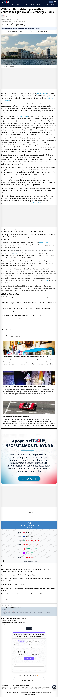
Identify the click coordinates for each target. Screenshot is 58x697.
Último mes (36, 641)
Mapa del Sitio (26, 694)
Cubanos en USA (21, 5)
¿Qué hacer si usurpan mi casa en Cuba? (10, 624)
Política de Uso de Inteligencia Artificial (42, 692)
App (52, 1)
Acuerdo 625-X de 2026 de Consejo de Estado (12, 611)
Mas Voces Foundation (23, 685)
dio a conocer (42, 93)
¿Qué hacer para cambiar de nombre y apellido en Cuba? (13, 622)
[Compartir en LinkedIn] (10, 24)
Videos (48, 5)
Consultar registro (29, 668)
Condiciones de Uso (26, 692)
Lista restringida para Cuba (32, 203)
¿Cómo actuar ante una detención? (9, 620)
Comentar (20, 24)
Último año (29, 641)
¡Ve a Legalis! (29, 628)
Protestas (5, 5)
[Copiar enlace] (13, 24)
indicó (46, 280)
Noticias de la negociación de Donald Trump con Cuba (18, 575)
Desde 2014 (21, 641)
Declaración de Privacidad (13, 692)
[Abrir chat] (54, 687)
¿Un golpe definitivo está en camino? (12, 584)
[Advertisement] (29, 78)
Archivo (33, 694)
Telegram (37, 28)
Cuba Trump (13, 5)
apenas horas (43, 243)
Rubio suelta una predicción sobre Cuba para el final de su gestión (22, 594)
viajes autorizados (21, 116)
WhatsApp (31, 28)
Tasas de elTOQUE (31, 5)
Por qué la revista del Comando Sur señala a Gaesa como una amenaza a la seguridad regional (28, 589)
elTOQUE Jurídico (41, 5)
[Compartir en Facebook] (5, 24)
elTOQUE (8, 16)
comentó (16, 253)
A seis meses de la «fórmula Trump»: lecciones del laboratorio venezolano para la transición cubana (26, 580)
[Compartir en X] (8, 24)
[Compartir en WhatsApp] (2, 24)
